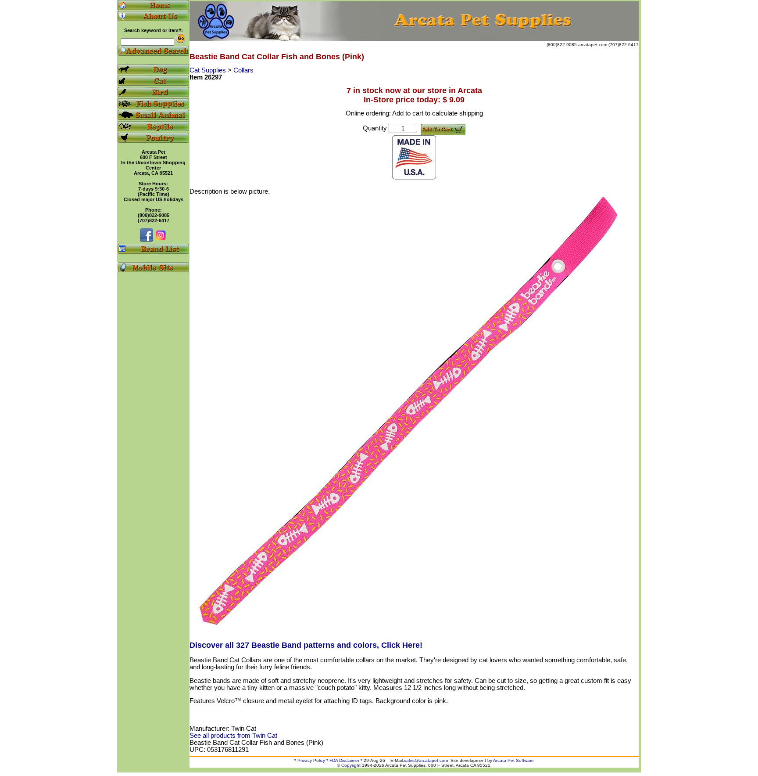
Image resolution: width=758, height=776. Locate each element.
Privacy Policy (311, 760)
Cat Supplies (209, 70)
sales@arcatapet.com (426, 760)
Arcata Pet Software (513, 760)
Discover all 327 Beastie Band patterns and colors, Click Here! (306, 645)
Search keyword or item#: (153, 30)
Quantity (375, 128)
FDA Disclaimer (344, 760)
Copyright (351, 765)
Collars (243, 70)
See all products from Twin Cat (233, 735)
